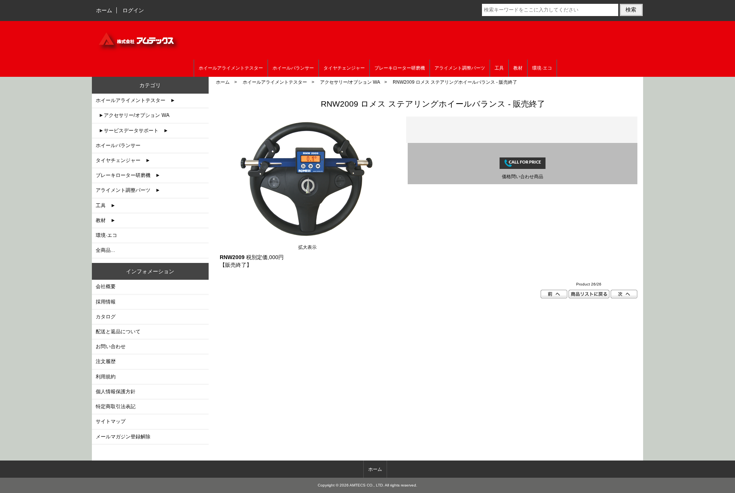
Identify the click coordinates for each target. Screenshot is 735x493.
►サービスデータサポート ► (132, 130)
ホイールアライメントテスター (275, 81)
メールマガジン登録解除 (123, 436)
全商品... (105, 250)
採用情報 (106, 302)
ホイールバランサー (293, 68)
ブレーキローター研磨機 (399, 68)
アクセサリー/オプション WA (350, 81)
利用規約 (106, 376)
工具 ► (106, 205)
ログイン (133, 10)
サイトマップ (111, 421)
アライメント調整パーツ (459, 68)
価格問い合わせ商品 (522, 176)
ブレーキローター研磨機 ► (128, 175)
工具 (499, 68)
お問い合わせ (111, 346)
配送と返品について (118, 331)
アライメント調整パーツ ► (128, 190)
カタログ (106, 316)
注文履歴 (106, 361)
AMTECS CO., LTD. (367, 485)
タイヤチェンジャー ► (123, 160)
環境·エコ (542, 68)
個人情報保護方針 (116, 391)
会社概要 (106, 286)
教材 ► (106, 220)
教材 (518, 68)
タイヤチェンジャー (344, 68)
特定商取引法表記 (116, 406)
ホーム (104, 10)
